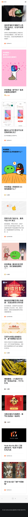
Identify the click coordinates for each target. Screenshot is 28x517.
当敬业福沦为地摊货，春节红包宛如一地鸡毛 (13, 415)
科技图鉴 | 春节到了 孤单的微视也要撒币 (13, 91)
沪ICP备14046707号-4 (21, 509)
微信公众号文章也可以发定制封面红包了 (13, 131)
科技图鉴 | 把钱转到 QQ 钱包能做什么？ (13, 188)
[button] (25, 2)
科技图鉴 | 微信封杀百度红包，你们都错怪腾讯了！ (13, 266)
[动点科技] (4, 1)
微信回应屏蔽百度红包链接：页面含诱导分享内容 (13, 301)
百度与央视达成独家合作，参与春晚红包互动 (13, 338)
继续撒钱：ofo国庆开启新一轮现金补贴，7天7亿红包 (14, 381)
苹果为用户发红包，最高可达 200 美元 (13, 219)
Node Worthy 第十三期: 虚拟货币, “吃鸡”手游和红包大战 (13, 448)
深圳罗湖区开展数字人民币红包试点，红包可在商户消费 (13, 27)
